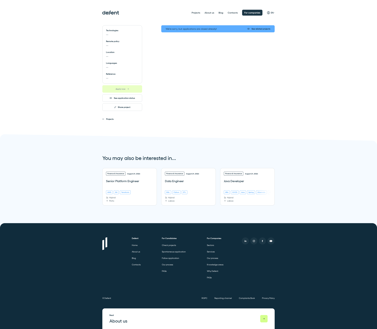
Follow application (170, 258)
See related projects (261, 29)
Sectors (210, 245)
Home (135, 245)
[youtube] (271, 241)
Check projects (169, 245)
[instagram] (254, 241)
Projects (196, 12)
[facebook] (262, 241)
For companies (252, 12)
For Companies (214, 238)
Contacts (233, 12)
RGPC (204, 298)
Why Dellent (212, 271)
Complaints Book (247, 298)
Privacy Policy (268, 298)
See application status (124, 98)
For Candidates (169, 238)
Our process (167, 264)
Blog (221, 12)
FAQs (164, 271)
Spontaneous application (174, 251)
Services (211, 251)
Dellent (135, 238)
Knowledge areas (215, 264)
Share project (124, 107)
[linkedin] (245, 241)
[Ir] (264, 318)
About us (209, 12)
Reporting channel (223, 298)
